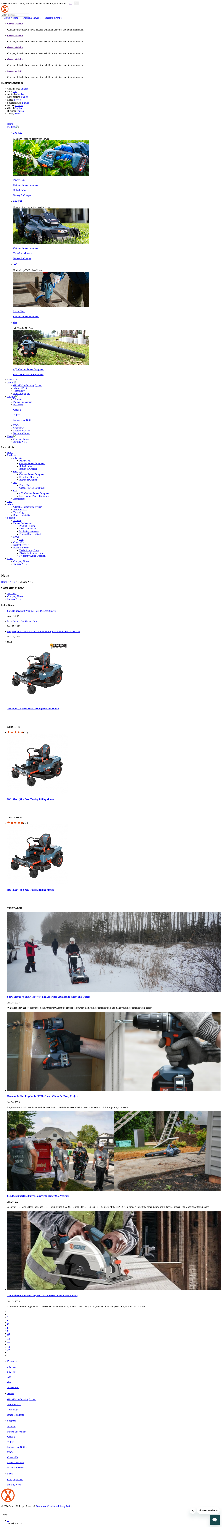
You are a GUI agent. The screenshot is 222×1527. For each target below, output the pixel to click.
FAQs (16, 425)
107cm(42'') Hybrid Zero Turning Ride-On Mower (33, 708)
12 (8, 1339)
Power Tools (19, 180)
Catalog (17, 410)
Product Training (27, 526)
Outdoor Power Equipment (26, 185)
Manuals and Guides (23, 420)
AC (15, 264)
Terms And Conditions (47, 1506)
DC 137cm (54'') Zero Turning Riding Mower (30, 799)
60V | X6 (17, 201)
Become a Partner (21, 433)
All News (11, 593)
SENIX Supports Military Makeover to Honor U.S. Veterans (38, 1196)
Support (11, 396)
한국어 (17, 99)
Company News (21, 439)
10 (8, 1333)
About (10, 382)
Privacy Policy (65, 1506)
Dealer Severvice (21, 430)
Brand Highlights (21, 393)
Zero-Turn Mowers (22, 253)
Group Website (15, 23)
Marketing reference (29, 531)
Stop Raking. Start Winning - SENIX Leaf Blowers (31, 611)
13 (8, 1341)
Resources (18, 404)
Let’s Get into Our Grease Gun (22, 621)
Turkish (18, 113)
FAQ (21, 539)
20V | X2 (17, 132)
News (10, 436)
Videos (16, 415)
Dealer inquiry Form (29, 550)
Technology (19, 390)
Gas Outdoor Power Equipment (28, 374)
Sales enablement (27, 528)
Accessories (19, 498)
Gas (15, 322)
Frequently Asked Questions (32, 555)
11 (8, 1336)
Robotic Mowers (21, 190)
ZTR (12, 379)
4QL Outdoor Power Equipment (28, 369)
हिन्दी (15, 91)
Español (19, 105)
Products (11, 127)
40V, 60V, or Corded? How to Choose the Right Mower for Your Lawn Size (43, 631)
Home (10, 124)
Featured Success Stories (31, 534)
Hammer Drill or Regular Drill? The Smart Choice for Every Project (42, 1096)
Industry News (20, 442)
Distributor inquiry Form (31, 553)
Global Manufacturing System (27, 385)
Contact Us (18, 428)
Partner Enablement (22, 402)
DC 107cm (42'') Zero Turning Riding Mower (30, 890)
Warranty (17, 399)
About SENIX (20, 388)
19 (8, 1349)
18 (8, 1347)
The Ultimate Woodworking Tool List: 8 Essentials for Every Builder (42, 1295)
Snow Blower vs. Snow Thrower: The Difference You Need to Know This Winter (48, 996)
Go (70, 3)
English (24, 88)
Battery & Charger (22, 195)
